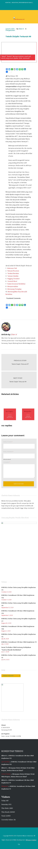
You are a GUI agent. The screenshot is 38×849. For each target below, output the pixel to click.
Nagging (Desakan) (13, 279)
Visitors (5, 797)
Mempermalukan (12, 286)
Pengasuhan (10, 30)
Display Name (7, 442)
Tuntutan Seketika (12, 276)
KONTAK (7, 2)
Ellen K (4, 755)
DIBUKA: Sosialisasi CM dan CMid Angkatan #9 (19, 642)
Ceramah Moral (12, 281)
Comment (6, 462)
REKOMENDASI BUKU (25, 2)
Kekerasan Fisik (12, 268)
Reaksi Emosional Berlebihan (16, 284)
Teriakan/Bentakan (13, 273)
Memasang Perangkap (14, 289)
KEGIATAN (15, 2)
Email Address (8, 451)
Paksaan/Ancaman (13, 271)
